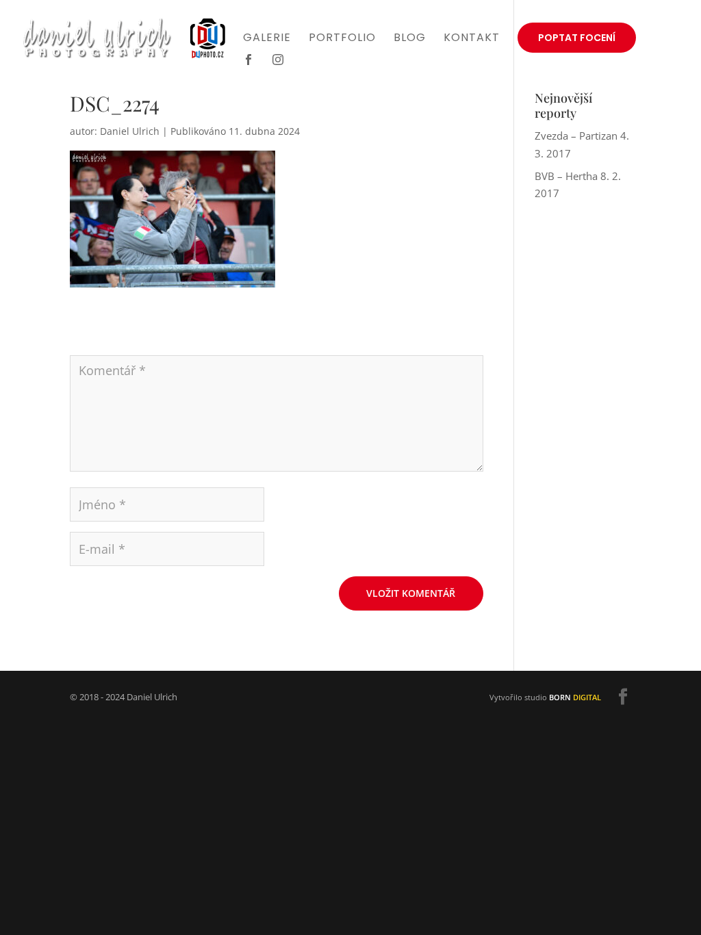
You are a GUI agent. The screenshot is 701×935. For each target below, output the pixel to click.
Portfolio (342, 39)
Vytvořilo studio (545, 697)
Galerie (267, 39)
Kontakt (472, 39)
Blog (410, 39)
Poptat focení (576, 37)
